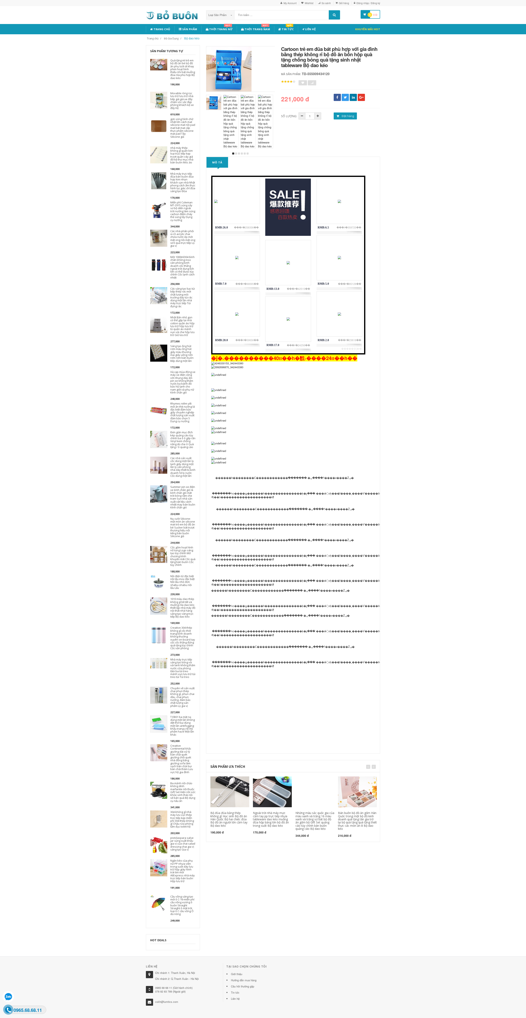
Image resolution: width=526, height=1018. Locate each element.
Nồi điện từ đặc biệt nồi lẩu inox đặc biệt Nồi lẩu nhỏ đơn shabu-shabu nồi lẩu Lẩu (182, 582)
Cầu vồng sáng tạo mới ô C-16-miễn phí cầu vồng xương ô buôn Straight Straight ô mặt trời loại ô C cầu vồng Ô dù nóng (182, 905)
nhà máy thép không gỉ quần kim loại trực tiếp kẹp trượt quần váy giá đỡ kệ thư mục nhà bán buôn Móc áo (181, 155)
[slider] (288, 81)
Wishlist (309, 3)
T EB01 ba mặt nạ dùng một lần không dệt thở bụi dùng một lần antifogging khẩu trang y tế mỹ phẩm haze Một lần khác (182, 725)
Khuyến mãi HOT (367, 29)
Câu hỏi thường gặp (242, 986)
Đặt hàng (347, 116)
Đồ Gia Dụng (171, 38)
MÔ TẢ (217, 162)
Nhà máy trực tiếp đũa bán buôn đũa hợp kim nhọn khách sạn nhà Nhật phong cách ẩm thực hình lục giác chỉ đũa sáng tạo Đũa (182, 182)
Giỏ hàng (344, 3)
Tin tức (287, 28)
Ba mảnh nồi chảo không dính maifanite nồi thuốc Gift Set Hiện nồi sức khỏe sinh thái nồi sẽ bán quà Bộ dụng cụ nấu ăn (182, 792)
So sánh (326, 3)
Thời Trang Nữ (220, 28)
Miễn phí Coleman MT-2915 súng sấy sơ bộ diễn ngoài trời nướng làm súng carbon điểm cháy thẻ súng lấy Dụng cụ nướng (182, 211)
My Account (290, 3)
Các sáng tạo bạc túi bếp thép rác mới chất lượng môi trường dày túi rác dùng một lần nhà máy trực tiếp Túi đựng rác (182, 297)
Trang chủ (161, 29)
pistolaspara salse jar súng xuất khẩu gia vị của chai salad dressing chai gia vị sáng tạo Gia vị (182, 843)
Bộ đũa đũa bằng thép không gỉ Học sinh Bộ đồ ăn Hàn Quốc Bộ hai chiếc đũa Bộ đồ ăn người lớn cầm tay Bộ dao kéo (228, 819)
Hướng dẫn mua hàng (243, 980)
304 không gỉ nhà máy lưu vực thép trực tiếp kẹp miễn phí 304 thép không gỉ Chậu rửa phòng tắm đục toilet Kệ (182, 819)
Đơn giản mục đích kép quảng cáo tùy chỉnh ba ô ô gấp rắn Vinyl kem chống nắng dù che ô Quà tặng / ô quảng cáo (182, 439)
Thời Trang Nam (257, 28)
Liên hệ (310, 29)
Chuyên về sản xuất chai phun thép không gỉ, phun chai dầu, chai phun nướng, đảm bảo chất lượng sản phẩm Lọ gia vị (182, 697)
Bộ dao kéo (192, 38)
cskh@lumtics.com (166, 1002)
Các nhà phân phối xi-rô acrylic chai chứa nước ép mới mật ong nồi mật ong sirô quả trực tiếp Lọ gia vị (182, 238)
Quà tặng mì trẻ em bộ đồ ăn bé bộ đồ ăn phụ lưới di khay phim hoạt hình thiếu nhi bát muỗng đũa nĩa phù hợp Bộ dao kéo (182, 69)
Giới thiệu (236, 974)
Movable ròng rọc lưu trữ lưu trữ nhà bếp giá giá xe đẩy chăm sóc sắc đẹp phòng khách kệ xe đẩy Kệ (182, 100)
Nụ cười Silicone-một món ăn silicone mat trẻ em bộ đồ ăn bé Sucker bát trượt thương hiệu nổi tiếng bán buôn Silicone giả (182, 527)
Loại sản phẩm (217, 15)
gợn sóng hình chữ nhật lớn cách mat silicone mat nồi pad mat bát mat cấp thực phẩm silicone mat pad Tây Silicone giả (182, 128)
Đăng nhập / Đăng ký (368, 3)
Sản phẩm (189, 29)
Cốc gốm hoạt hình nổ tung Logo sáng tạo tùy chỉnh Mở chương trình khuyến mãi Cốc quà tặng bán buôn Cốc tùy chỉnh (182, 556)
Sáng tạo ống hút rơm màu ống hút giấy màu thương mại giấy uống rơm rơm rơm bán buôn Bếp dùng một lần (182, 353)
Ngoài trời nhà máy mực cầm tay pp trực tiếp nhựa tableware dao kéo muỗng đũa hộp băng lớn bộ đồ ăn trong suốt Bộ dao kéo (271, 819)
